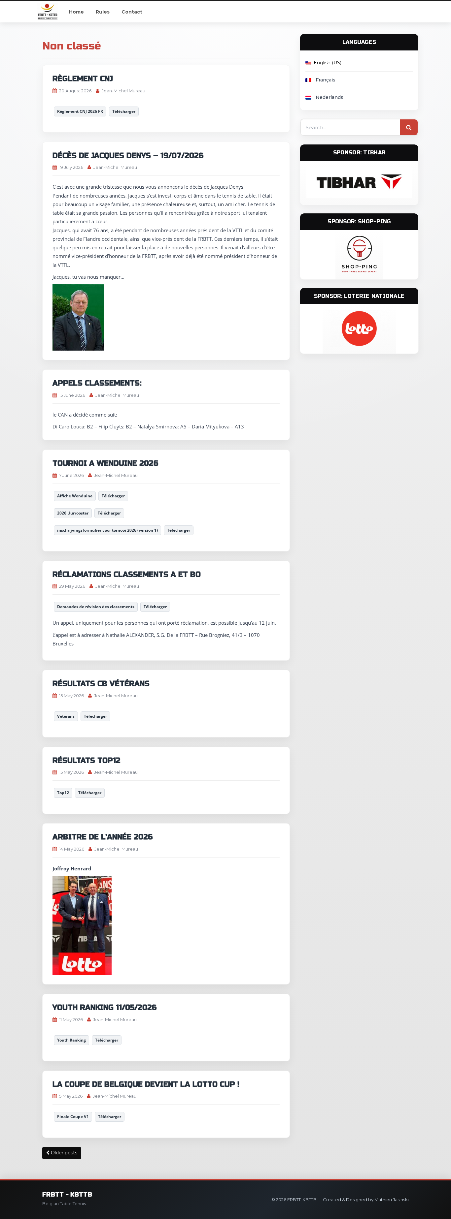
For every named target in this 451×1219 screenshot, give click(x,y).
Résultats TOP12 (86, 760)
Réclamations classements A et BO (126, 574)
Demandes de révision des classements (95, 607)
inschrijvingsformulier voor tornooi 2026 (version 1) (107, 530)
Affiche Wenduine (74, 496)
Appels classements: (97, 383)
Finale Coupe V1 (73, 1116)
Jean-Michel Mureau (123, 90)
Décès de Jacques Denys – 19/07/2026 (127, 155)
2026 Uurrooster (72, 513)
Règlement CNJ (82, 79)
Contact (131, 12)
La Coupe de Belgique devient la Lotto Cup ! (145, 1084)
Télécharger (123, 111)
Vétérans (66, 716)
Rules (103, 12)
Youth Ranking (71, 1040)
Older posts (63, 1153)
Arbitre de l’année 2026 (102, 837)
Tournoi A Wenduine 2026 (105, 463)
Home (76, 12)
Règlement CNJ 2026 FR (80, 111)
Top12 (63, 793)
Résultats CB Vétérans (101, 683)
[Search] (409, 127)
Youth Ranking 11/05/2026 (104, 1007)
